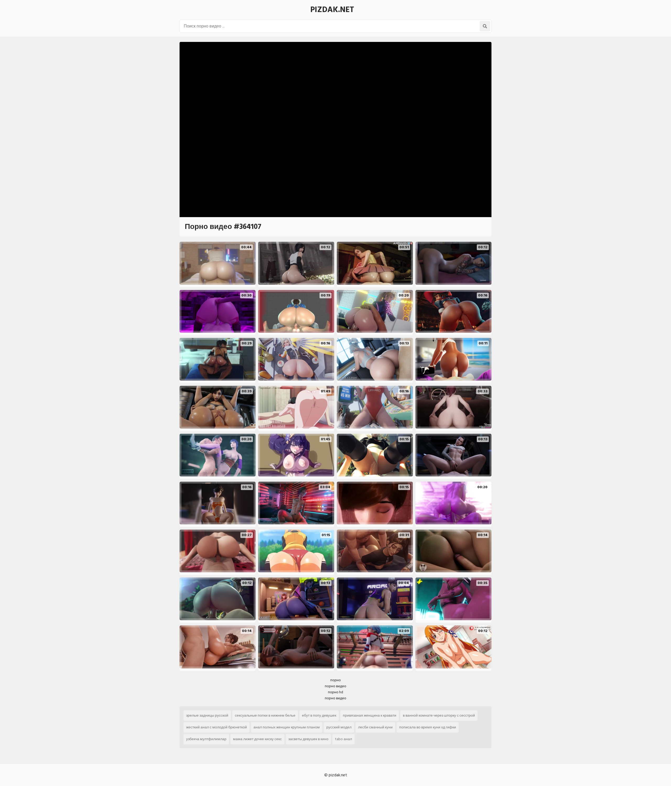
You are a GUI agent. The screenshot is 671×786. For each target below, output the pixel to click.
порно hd (335, 692)
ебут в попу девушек (319, 715)
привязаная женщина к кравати (369, 715)
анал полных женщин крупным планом (286, 727)
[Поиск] (485, 26)
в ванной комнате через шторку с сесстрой (439, 715)
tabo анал (343, 739)
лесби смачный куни (375, 727)
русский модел (338, 727)
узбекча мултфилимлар (206, 739)
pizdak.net (332, 9)
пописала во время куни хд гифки (427, 727)
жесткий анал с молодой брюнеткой (216, 727)
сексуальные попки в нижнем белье (265, 715)
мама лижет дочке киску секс (257, 739)
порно (335, 680)
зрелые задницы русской (207, 715)
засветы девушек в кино (308, 739)
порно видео (335, 686)
